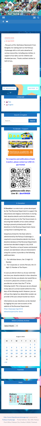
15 (30, 350)
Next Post (32, 88)
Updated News (9, 38)
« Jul (5, 362)
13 (21, 350)
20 (21, 353)
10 (7, 350)
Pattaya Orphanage (8, 420)
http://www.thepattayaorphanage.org (16, 417)
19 (17, 353)
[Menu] (3, 17)
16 (35, 350)
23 (35, 353)
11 (12, 350)
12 (17, 350)
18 (12, 353)
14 (26, 350)
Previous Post (10, 88)
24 (7, 356)
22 (30, 353)
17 (7, 353)
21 (26, 353)
